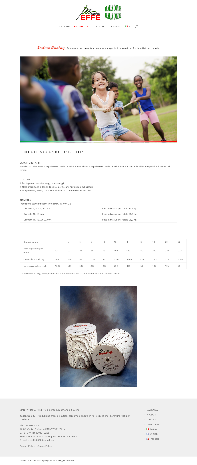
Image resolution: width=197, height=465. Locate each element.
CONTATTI (98, 26)
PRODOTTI (79, 26)
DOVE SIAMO (114, 26)
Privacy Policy (27, 445)
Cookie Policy (44, 445)
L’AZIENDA (64, 26)
